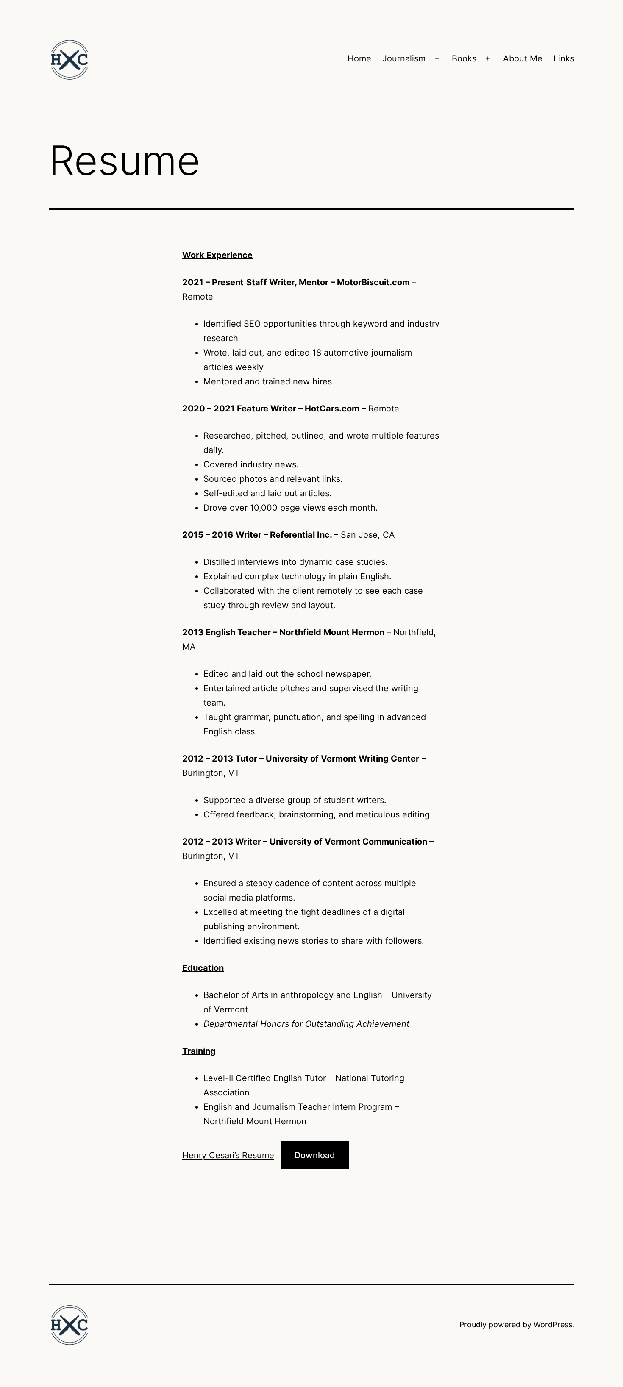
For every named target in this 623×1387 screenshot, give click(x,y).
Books (464, 58)
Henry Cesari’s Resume (228, 1155)
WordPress (553, 1324)
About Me (522, 58)
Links (563, 58)
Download (315, 1155)
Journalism (404, 58)
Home (359, 58)
